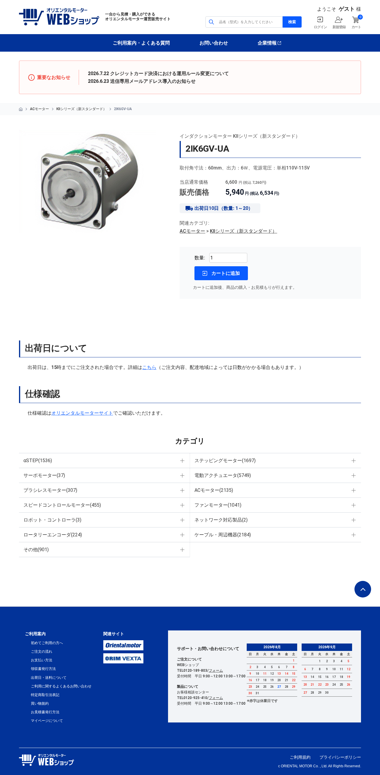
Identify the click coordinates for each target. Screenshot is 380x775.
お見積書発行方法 (45, 712)
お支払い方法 (41, 660)
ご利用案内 (35, 633)
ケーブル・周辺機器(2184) (222, 535)
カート (356, 27)
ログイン (320, 27)
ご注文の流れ (41, 651)
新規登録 (338, 27)
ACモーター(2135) (213, 490)
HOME (21, 109)
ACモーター (39, 109)
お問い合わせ (214, 43)
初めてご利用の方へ (47, 643)
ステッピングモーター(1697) (225, 460)
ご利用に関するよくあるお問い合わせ (61, 686)
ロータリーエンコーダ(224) (52, 535)
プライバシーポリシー (340, 757)
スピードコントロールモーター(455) (62, 505)
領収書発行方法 (43, 669)
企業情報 (267, 43)
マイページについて (47, 721)
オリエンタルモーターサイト (82, 413)
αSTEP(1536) (37, 460)
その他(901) (36, 549)
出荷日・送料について (48, 678)
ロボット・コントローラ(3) (52, 520)
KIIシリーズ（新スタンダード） (81, 109)
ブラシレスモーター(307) (50, 490)
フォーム (216, 670)
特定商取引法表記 (45, 695)
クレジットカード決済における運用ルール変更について (169, 73)
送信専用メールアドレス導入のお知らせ (153, 81)
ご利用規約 (300, 757)
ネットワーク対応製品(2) (221, 520)
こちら (149, 367)
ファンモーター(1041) (217, 505)
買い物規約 (40, 703)
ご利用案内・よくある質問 (141, 43)
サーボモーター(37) (44, 475)
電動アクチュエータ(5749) (222, 475)
